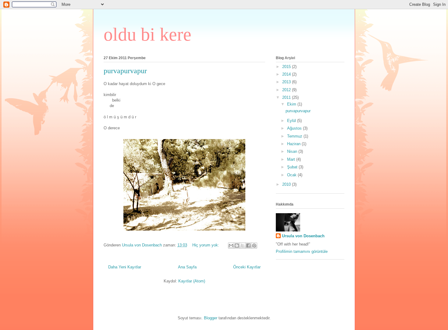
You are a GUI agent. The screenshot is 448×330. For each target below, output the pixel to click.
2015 (287, 66)
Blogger (210, 318)
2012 (287, 90)
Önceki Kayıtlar (247, 267)
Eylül (292, 120)
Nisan (292, 151)
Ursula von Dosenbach (303, 236)
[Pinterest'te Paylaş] (254, 245)
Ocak (292, 175)
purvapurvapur (125, 71)
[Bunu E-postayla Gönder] (231, 245)
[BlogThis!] (237, 245)
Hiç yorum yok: (206, 245)
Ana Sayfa (187, 267)
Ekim (292, 104)
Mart (291, 159)
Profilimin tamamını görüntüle (302, 251)
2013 (287, 82)
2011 (287, 97)
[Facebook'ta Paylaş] (248, 245)
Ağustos (295, 128)
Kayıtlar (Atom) (191, 281)
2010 (287, 184)
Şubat (293, 167)
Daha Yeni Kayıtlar (124, 267)
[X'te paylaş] (243, 245)
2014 (287, 74)
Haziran (294, 144)
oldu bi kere (147, 34)
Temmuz (295, 136)
